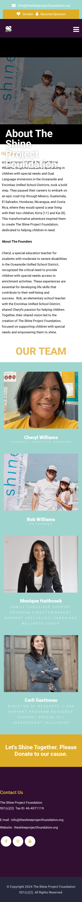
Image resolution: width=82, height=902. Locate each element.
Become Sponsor (53, 14)
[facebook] (6, 841)
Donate (28, 14)
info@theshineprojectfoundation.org (44, 5)
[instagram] (18, 841)
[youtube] (30, 841)
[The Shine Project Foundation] (8, 29)
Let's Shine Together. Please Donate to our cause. (41, 750)
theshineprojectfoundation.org (36, 827)
